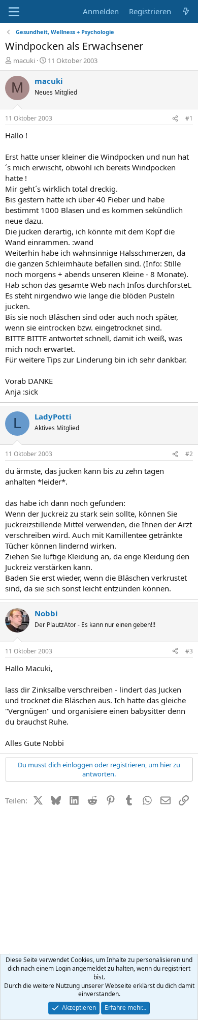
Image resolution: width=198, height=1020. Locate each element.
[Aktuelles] (186, 11)
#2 (189, 453)
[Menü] (14, 12)
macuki (24, 60)
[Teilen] (175, 119)
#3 (189, 651)
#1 (189, 118)
